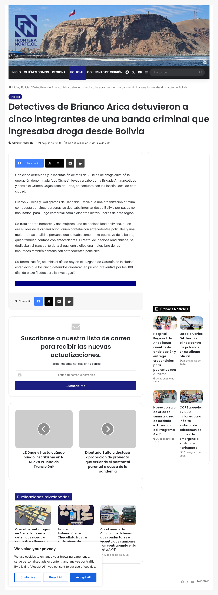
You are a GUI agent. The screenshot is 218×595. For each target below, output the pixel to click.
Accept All (83, 577)
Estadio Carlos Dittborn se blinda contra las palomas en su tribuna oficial (191, 345)
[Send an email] (31, 142)
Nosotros (203, 581)
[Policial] (109, 35)
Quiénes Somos (36, 72)
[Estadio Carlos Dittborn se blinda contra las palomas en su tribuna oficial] (191, 323)
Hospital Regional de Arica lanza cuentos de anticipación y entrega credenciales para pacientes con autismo (164, 354)
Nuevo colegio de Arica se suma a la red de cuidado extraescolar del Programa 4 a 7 (164, 420)
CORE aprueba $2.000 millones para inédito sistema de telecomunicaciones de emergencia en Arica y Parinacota (191, 427)
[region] (55, 564)
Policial (77, 72)
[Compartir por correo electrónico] (70, 163)
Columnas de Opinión (104, 72)
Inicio (16, 72)
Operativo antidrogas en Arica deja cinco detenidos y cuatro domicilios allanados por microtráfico (32, 537)
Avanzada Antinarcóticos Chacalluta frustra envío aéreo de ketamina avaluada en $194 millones (75, 539)
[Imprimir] (80, 163)
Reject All (55, 577)
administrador (20, 142)
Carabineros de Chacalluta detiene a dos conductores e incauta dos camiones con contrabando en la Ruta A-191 (118, 539)
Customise (27, 577)
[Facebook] (38, 301)
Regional (59, 72)
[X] (48, 301)
